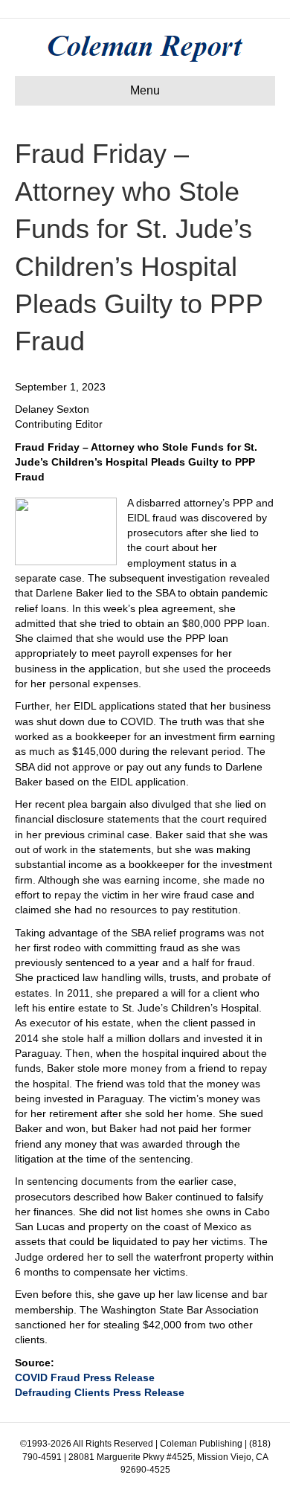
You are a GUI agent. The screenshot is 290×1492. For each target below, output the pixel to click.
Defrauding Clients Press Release (99, 1392)
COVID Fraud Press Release (85, 1377)
